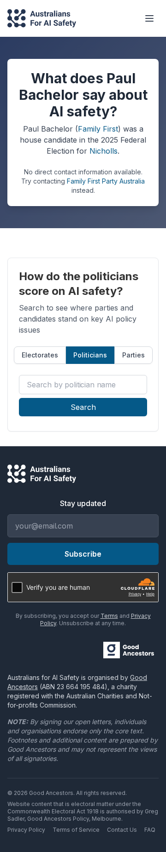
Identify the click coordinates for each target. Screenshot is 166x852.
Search (83, 407)
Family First (98, 128)
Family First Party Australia (106, 181)
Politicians (90, 355)
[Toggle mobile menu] (149, 18)
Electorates (40, 355)
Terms (109, 615)
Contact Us (122, 829)
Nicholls (103, 150)
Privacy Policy (26, 829)
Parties (133, 355)
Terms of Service (76, 829)
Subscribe (83, 553)
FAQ (149, 829)
